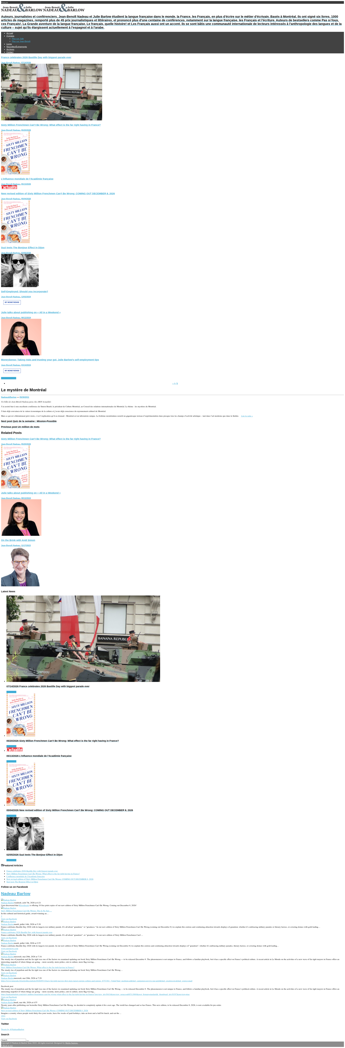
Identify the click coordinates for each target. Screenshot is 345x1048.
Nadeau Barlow (15, 893)
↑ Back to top (7, 1045)
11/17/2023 (26, 545)
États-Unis (11, 378)
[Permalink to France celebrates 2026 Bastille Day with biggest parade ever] (51, 119)
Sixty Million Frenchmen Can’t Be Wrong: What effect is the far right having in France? (51, 125)
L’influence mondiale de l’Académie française (27, 179)
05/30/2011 (24, 397)
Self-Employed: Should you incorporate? (24, 291)
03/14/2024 (26, 365)
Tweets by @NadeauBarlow (12, 1029)
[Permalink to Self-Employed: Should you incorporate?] (12, 307)
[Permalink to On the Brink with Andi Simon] (20, 586)
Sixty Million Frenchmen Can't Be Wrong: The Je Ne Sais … (26, 910)
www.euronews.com (9, 948)
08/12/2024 (26, 317)
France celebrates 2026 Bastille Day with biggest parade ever (36, 57)
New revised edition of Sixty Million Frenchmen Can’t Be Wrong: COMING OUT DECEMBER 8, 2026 (58, 193)
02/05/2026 (26, 253)
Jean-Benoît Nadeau (10, 62)
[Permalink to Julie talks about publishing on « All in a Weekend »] (21, 354)
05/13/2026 (26, 184)
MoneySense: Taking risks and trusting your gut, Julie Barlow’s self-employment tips (50, 359)
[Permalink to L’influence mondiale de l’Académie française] (9, 188)
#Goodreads (24, 905)
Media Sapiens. (71, 1043)
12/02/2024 (26, 297)
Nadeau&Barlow (8, 397)
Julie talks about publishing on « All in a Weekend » (31, 312)
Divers (4, 378)
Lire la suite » (247, 415)
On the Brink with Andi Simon (18, 540)
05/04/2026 (26, 199)
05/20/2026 (26, 130)
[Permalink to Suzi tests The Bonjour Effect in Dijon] (20, 286)
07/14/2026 (26, 62)
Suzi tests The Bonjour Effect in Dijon (22, 247)
